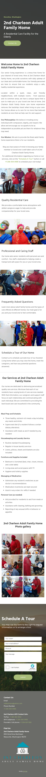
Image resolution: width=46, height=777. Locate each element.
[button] (12, 43)
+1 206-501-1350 (25, 722)
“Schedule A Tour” (25, 159)
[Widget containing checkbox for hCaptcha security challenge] (20, 667)
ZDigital (25, 771)
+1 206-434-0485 (22, 719)
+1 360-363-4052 (15, 717)
